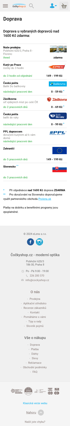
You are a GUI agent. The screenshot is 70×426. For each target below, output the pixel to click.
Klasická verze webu (35, 403)
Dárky (34, 353)
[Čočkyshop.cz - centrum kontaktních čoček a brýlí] (19, 6)
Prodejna (35, 299)
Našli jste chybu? (35, 421)
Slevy (35, 358)
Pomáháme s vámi (35, 317)
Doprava (35, 344)
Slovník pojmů (34, 326)
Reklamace (34, 362)
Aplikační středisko (34, 303)
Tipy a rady (34, 321)
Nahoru (31, 412)
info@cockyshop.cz (37, 280)
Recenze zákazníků (35, 308)
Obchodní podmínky (35, 367)
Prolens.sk (44, 199)
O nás (35, 292)
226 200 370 (37, 275)
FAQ (34, 371)
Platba (35, 349)
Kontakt (34, 312)
